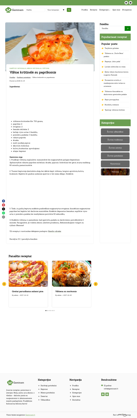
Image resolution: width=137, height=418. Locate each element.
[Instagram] (130, 2)
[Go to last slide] (4, 284)
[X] (3, 209)
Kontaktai (76, 400)
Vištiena (45, 68)
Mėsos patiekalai (34, 68)
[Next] (96, 284)
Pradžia (84, 10)
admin (16, 295)
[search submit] (69, 10)
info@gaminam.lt (111, 389)
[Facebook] (126, 2)
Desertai (44, 396)
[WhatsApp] (3, 213)
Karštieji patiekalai (18, 68)
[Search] (128, 28)
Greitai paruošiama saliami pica (27, 291)
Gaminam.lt (30, 415)
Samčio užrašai (54, 231)
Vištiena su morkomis (66, 291)
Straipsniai (127, 10)
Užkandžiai (45, 400)
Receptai (93, 10)
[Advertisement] (50, 105)
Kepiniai (44, 389)
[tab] (45, 310)
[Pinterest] (3, 205)
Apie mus (116, 10)
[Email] (3, 217)
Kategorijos (77, 393)
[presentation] (28, 274)
